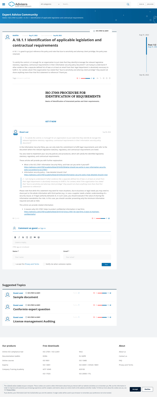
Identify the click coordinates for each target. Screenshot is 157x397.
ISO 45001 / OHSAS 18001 (89, 365)
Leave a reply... (21, 242)
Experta (5, 365)
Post (106, 264)
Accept (135, 389)
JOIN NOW (150, 4)
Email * (66, 251)
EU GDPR (82, 356)
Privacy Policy (11, 390)
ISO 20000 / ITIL (85, 374)
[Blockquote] (35, 237)
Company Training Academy (13, 369)
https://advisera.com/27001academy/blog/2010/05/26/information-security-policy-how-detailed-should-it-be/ (66, 175)
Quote (16, 218)
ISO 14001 (46, 365)
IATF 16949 (47, 369)
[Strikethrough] (23, 237)
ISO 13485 (83, 360)
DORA (45, 356)
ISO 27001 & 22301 (15, 18)
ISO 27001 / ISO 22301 (51, 352)
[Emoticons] (39, 237)
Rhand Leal (24, 132)
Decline (147, 389)
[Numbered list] (31, 237)
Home (4, 18)
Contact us (123, 356)
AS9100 (82, 369)
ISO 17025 (46, 374)
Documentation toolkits (11, 356)
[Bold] (15, 237)
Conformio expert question (31, 309)
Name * (16, 251)
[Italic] (19, 237)
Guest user (18, 293)
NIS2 (81, 352)
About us (122, 352)
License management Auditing (34, 321)
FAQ (120, 360)
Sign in (43, 228)
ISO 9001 (46, 360)
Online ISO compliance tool (12, 352)
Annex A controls (23, 78)
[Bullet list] (27, 237)
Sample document (25, 297)
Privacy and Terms (32, 264)
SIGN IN (141, 4)
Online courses (8, 360)
